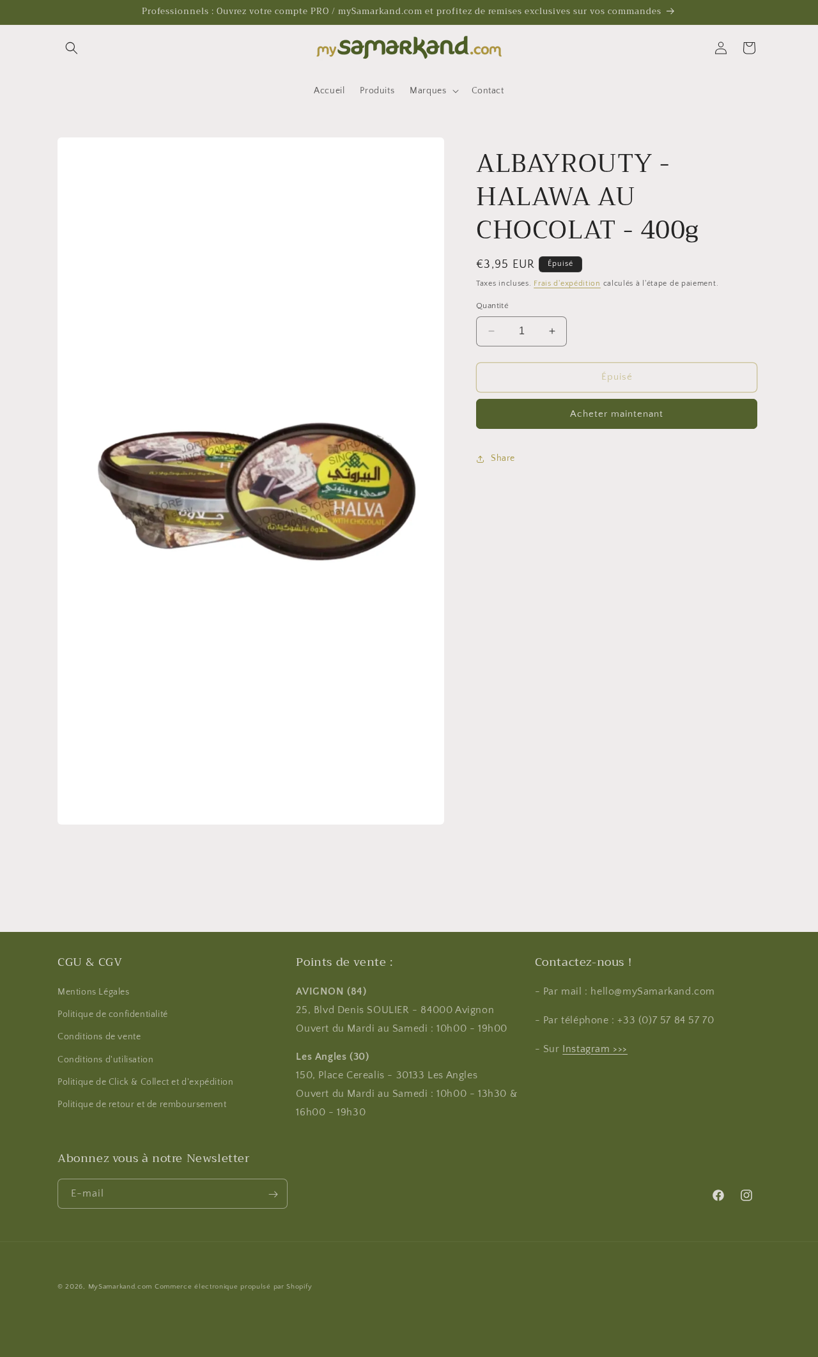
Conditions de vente (99, 1037)
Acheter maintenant (616, 413)
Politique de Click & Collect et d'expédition (145, 1082)
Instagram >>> (595, 1049)
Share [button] (503, 458)
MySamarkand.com (120, 1287)
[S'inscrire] (273, 1194)
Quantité (492, 305)
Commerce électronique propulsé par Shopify (233, 1287)
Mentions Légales (94, 993)
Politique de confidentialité (113, 1015)
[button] (72, 48)
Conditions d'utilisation (105, 1060)
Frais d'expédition (567, 283)
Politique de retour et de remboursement (142, 1105)
